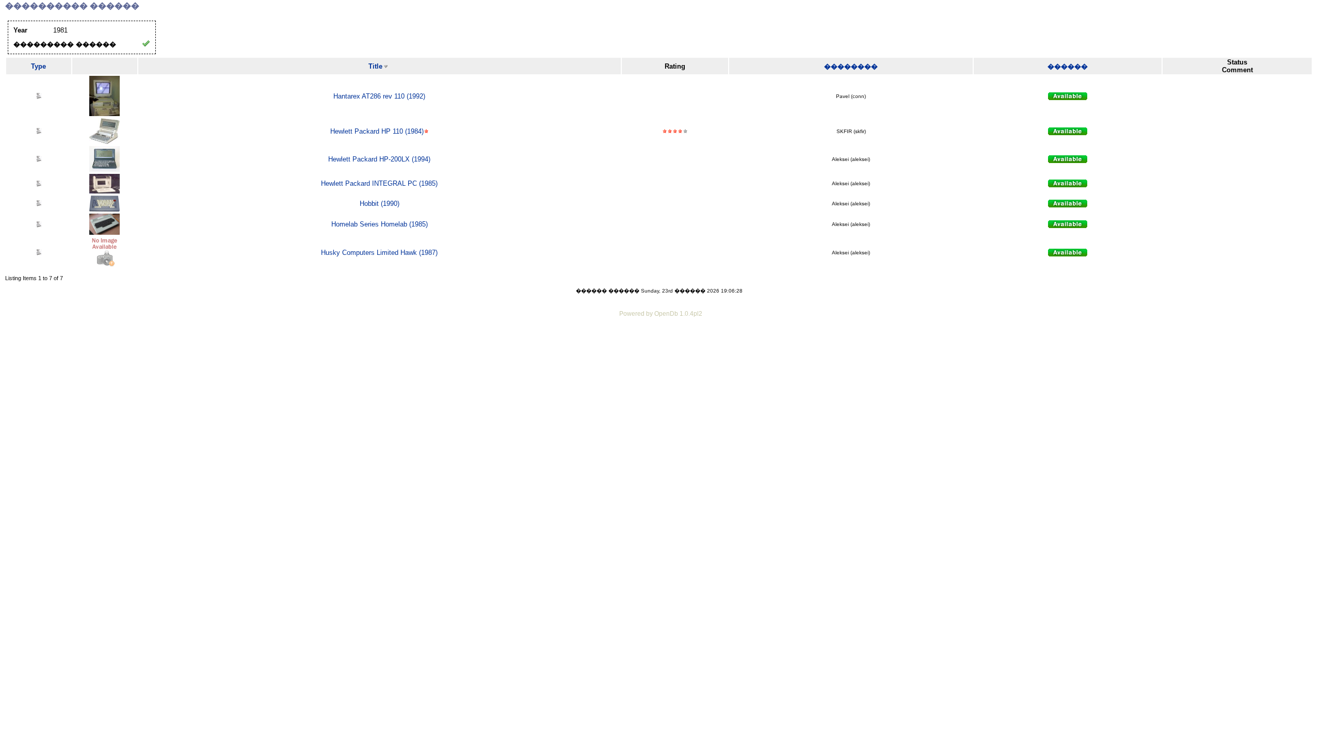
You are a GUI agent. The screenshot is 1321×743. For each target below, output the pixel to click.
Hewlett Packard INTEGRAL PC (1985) (379, 183)
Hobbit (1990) (379, 203)
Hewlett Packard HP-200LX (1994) (379, 159)
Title (375, 66)
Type (38, 66)
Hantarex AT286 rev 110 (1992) (379, 96)
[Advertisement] (660, 347)
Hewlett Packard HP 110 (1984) (377, 131)
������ (1068, 66)
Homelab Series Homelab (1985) (379, 224)
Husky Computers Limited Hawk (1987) (379, 252)
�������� (851, 66)
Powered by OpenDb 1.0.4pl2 (660, 313)
